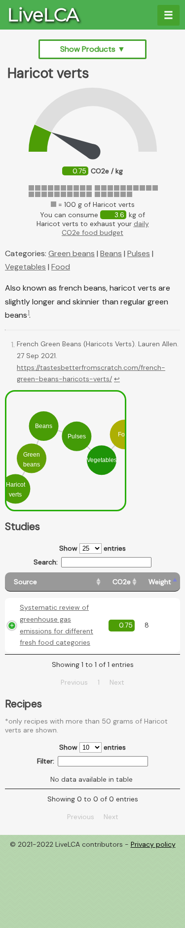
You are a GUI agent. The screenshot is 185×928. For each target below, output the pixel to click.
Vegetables (25, 267)
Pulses (138, 253)
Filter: (45, 761)
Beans (111, 253)
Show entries (92, 548)
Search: (46, 562)
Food (60, 267)
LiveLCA (43, 15)
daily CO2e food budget (105, 228)
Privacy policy (153, 844)
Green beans (71, 253)
